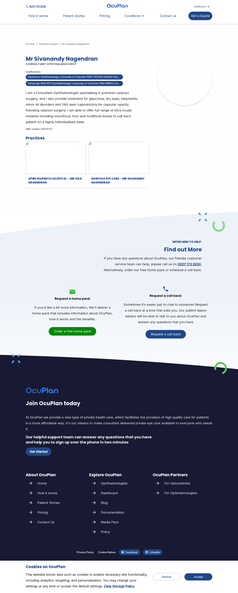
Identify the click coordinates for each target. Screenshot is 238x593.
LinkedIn (154, 552)
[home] (117, 6)
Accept (198, 576)
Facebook (131, 552)
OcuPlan (30, 43)
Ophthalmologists (48, 43)
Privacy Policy (85, 552)
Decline (166, 576)
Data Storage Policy (119, 586)
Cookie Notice (107, 552)
